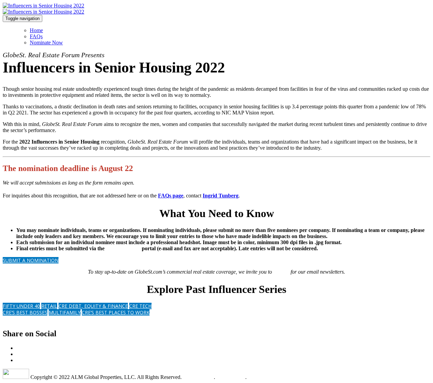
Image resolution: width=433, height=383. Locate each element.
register (281, 272)
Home (36, 30)
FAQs (36, 36)
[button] (31, 260)
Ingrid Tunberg (220, 195)
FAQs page (170, 195)
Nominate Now (46, 42)
